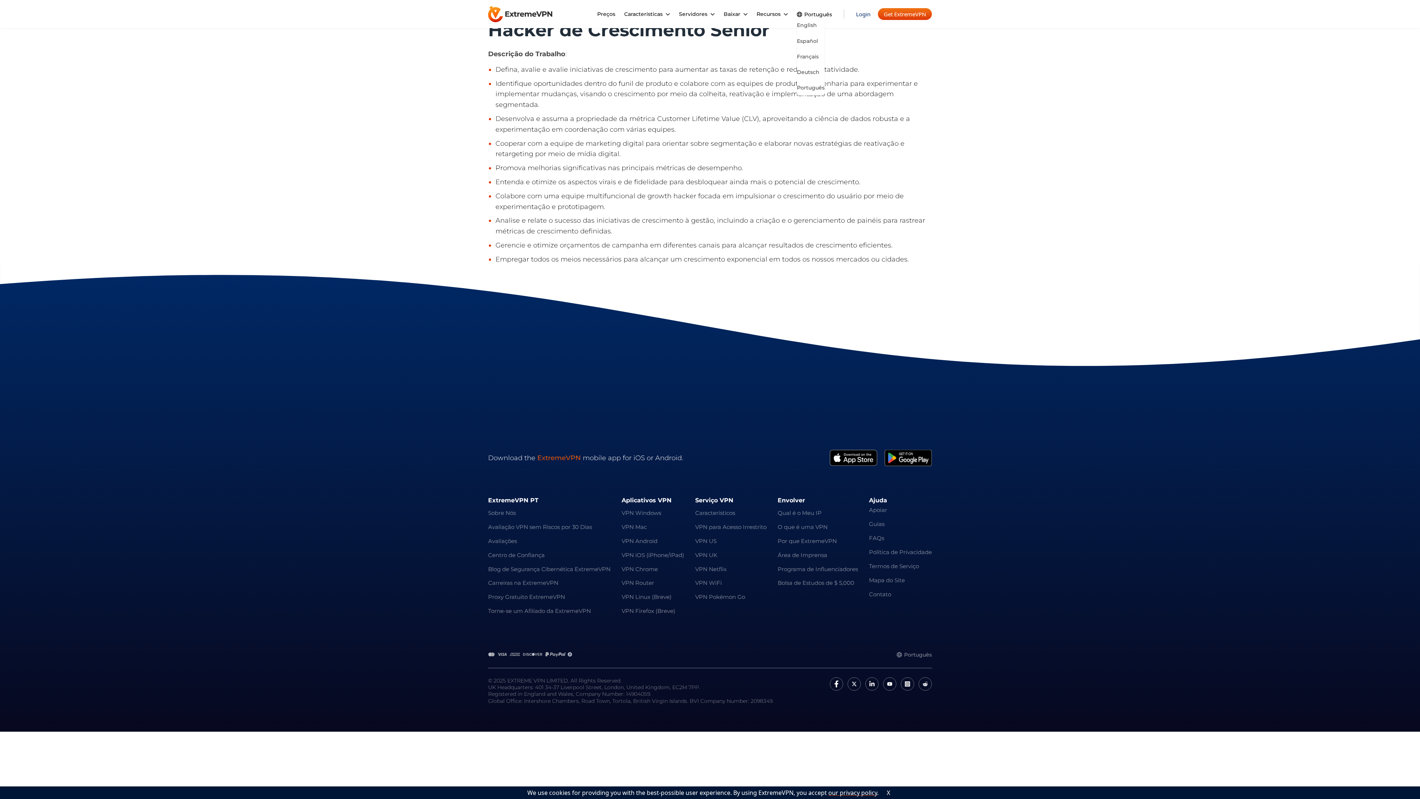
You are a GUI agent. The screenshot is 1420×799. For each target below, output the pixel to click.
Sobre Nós (502, 512)
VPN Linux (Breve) (647, 596)
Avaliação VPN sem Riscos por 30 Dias (540, 526)
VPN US (706, 541)
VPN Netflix (711, 569)
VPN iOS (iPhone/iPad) (653, 555)
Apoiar (878, 509)
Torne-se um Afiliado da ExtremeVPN (539, 610)
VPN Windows (641, 512)
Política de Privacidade (900, 552)
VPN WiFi (708, 582)
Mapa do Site (887, 580)
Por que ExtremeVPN (807, 541)
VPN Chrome (640, 569)
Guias (877, 523)
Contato (880, 594)
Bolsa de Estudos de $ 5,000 (816, 582)
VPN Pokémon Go (720, 596)
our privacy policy (852, 793)
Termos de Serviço (894, 566)
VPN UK (706, 555)
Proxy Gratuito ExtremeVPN (526, 596)
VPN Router (638, 582)
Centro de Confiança (516, 555)
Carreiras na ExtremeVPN (523, 582)
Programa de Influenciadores (818, 569)
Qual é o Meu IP (800, 512)
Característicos (715, 512)
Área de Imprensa (802, 555)
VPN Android (639, 541)
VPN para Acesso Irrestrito (731, 526)
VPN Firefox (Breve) (648, 610)
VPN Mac (634, 526)
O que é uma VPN (803, 526)
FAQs (876, 538)
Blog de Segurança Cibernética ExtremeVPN (549, 569)
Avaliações (502, 541)
